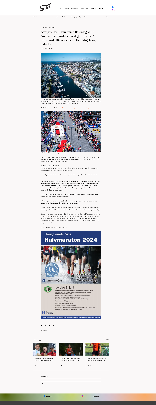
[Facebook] (113, 6)
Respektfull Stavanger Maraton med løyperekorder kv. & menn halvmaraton (44, 359)
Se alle (107, 339)
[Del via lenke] (53, 325)
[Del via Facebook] (41, 325)
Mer (85, 17)
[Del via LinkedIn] (49, 325)
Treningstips (56, 17)
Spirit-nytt (65, 17)
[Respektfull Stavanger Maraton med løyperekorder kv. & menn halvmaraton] (44, 349)
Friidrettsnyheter (45, 17)
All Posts (35, 17)
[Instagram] (113, 10)
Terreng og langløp (76, 17)
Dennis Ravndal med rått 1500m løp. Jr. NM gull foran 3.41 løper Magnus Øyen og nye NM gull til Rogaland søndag (71, 359)
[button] (75, 8)
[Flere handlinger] (100, 28)
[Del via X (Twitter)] (45, 325)
